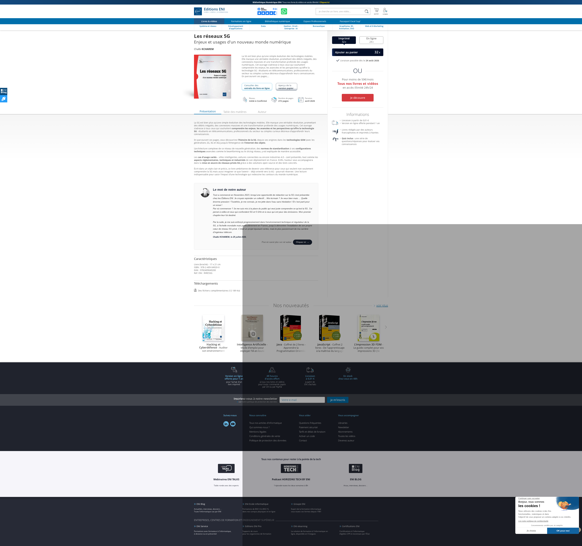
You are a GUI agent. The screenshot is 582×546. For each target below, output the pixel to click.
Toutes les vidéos (346, 436)
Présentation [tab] (208, 111)
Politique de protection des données (267, 440)
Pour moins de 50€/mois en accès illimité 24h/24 (357, 83)
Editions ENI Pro (253, 526)
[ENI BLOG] (3, 91)
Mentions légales (257, 431)
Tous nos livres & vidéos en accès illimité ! (291, 2)
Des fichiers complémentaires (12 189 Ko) (219, 290)
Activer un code (307, 436)
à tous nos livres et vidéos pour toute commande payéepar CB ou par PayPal (272, 381)
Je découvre (357, 98)
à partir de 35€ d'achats (310, 380)
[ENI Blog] (355, 469)
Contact (303, 440)
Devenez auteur (346, 440)
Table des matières (234, 112)
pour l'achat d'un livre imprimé (234, 380)
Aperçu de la (285, 87)
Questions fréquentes (310, 422)
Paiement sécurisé (308, 427)
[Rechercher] (366, 11)
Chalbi (204, 49)
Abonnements (345, 431)
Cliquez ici (301, 242)
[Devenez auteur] (3, 98)
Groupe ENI (299, 504)
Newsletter (343, 427)
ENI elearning (300, 526)
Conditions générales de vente (264, 436)
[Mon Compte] (385, 11)
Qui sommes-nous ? (259, 427)
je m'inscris (337, 400)
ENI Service (202, 526)
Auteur (262, 112)
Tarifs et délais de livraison (312, 431)
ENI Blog (201, 504)
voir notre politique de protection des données (258, 401)
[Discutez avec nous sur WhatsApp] (284, 11)
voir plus (382, 305)
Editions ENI (216, 10)
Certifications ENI (351, 526)
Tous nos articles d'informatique (265, 422)
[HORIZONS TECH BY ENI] (291, 469)
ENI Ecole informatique (256, 504)
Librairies (342, 422)
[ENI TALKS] (226, 469)
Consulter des (257, 87)
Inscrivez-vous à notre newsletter (255, 400)
